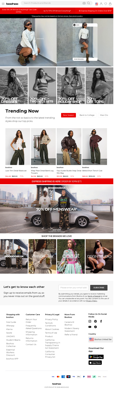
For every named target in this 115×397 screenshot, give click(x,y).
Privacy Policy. (91, 301)
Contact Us (31, 344)
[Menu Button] (3, 3)
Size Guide (11, 322)
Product (49, 336)
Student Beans (13, 340)
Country (92, 334)
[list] (56, 42)
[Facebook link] (101, 321)
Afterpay (10, 326)
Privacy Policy (51, 319)
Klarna (9, 329)
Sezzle (9, 333)
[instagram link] (89, 321)
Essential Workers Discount (10, 352)
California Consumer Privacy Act (50, 354)
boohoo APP (12, 359)
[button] (96, 4)
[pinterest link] (95, 321)
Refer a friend (71, 335)
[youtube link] (89, 327)
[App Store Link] (96, 360)
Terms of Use (51, 333)
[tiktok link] (95, 327)
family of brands (94, 296)
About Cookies (52, 329)
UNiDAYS (10, 336)
